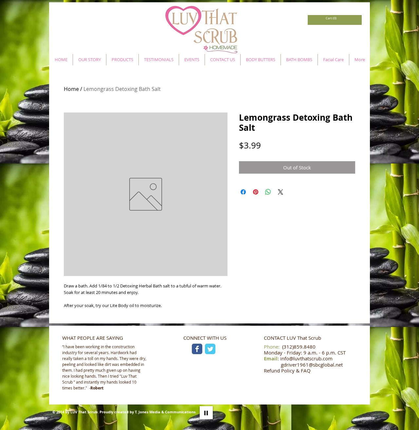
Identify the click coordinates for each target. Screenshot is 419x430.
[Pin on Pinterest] (256, 192)
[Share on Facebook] (243, 192)
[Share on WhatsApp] (268, 192)
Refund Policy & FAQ (287, 370)
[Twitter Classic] (210, 349)
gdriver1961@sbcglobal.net (312, 364)
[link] (331, 18)
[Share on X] (280, 192)
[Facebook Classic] (197, 349)
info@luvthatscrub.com (306, 358)
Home (71, 89)
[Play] (206, 412)
